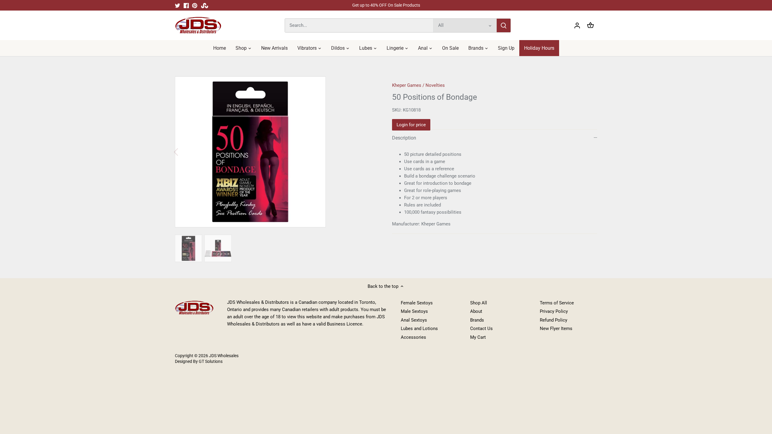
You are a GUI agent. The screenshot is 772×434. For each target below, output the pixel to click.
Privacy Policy (554, 311)
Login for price (411, 124)
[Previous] (184, 152)
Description (404, 138)
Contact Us (481, 328)
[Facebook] (186, 5)
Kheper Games (406, 85)
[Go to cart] (590, 25)
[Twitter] (177, 5)
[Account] (577, 25)
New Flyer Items (556, 328)
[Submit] (504, 25)
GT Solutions (210, 361)
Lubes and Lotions (419, 328)
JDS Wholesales (224, 355)
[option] (276, 152)
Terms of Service (557, 303)
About (476, 311)
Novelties (435, 85)
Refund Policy (553, 320)
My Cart (478, 337)
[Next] (368, 152)
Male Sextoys (414, 311)
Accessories (413, 337)
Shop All (478, 303)
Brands (477, 320)
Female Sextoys (417, 303)
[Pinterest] (194, 5)
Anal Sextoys (414, 320)
